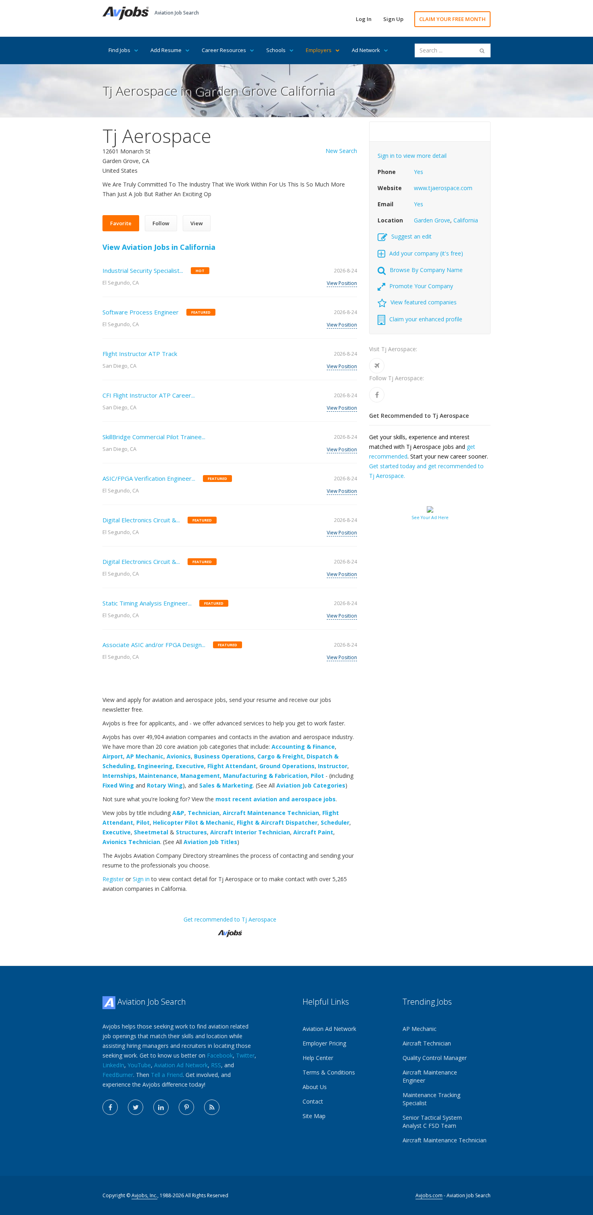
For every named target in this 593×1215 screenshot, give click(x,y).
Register (113, 879)
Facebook (220, 1055)
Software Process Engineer (140, 312)
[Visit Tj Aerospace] (376, 365)
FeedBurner (117, 1075)
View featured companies (423, 302)
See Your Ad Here (430, 517)
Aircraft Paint (313, 832)
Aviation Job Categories (310, 785)
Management (200, 775)
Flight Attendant (231, 766)
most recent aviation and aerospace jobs (275, 799)
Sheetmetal (151, 832)
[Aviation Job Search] (125, 13)
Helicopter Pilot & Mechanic (193, 822)
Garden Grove (432, 220)
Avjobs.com (429, 1195)
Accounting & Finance (303, 746)
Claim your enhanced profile (425, 319)
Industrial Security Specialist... (142, 270)
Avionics (179, 756)
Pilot (317, 775)
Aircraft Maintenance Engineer (430, 1076)
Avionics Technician (131, 842)
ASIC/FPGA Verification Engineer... (148, 478)
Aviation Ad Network (181, 1065)
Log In (364, 19)
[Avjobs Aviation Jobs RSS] (211, 1107)
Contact (313, 1101)
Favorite (121, 223)
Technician (203, 813)
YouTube (139, 1065)
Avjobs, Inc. (144, 1195)
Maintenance (158, 775)
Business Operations (224, 756)
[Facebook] (376, 394)
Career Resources (224, 50)
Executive (190, 766)
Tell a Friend (167, 1075)
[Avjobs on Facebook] (110, 1107)
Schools (276, 50)
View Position (342, 283)
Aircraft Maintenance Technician (271, 813)
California (465, 220)
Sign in (141, 879)
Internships (119, 775)
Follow (160, 223)
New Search (341, 151)
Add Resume (166, 50)
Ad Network (366, 50)
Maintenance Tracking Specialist (431, 1099)
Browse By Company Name (426, 270)
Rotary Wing (165, 785)
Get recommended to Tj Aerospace (230, 919)
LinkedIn (113, 1065)
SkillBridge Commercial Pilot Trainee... (153, 437)
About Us (315, 1087)
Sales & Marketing (226, 785)
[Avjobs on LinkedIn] (161, 1107)
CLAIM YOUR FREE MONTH (452, 19)
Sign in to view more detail (412, 155)
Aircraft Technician (427, 1043)
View (196, 223)
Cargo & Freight (280, 756)
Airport (112, 756)
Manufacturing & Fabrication (265, 775)
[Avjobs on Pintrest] (186, 1107)
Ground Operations (287, 766)
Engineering (155, 766)
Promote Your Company (421, 286)
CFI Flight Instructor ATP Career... (148, 395)
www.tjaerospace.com (443, 188)
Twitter (245, 1055)
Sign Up (393, 19)
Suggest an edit (411, 236)
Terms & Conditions (329, 1072)
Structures (191, 832)
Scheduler (335, 822)
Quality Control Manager (435, 1058)
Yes (418, 172)
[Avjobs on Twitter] (135, 1107)
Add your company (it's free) (426, 253)
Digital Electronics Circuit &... (141, 520)
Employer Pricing (324, 1043)
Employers (319, 50)
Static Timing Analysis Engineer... (147, 603)
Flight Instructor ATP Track (139, 354)
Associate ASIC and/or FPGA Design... (153, 645)
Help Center (318, 1058)
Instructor (332, 766)
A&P (178, 813)
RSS (216, 1065)
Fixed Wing (118, 785)
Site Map (314, 1116)
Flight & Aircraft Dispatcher (277, 822)
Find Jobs (119, 50)
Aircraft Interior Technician (250, 832)
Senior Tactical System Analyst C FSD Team (432, 1121)
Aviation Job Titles (210, 842)
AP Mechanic (144, 756)
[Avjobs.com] (230, 930)
